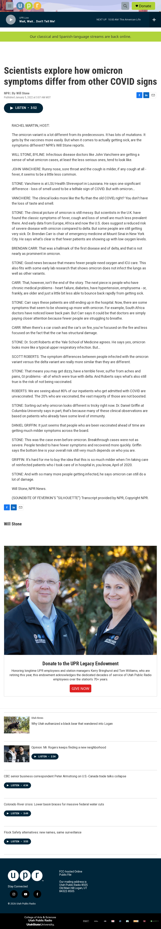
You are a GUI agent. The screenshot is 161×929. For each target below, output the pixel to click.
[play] (11, 19)
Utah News (37, 717)
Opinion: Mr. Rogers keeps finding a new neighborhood (68, 747)
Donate (145, 6)
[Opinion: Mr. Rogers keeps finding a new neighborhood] (16, 753)
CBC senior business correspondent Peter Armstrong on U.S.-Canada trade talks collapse (65, 776)
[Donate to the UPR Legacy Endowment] (80, 600)
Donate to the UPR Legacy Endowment (80, 663)
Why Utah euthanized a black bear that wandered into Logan (72, 724)
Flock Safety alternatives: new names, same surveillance (42, 832)
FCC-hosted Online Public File (70, 873)
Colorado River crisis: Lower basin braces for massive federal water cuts (54, 804)
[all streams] (155, 19)
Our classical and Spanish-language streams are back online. (80, 37)
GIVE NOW (80, 688)
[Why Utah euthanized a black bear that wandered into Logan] (16, 725)
